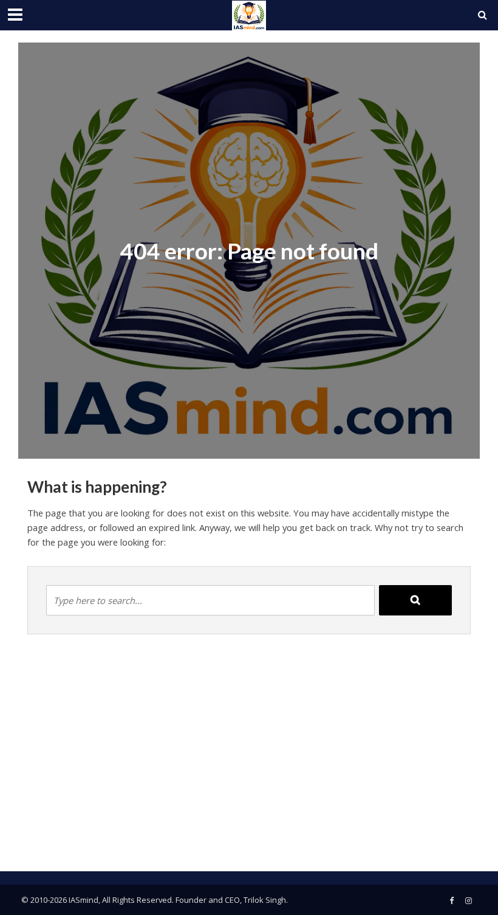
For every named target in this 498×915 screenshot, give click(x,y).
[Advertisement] (249, 762)
